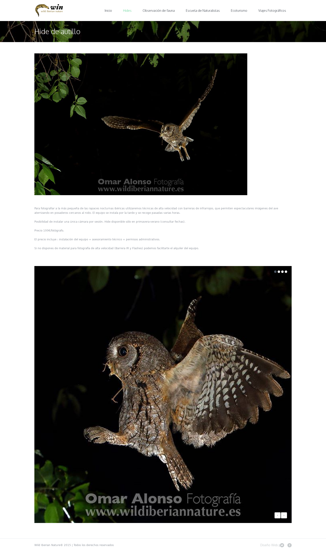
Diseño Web (269, 545)
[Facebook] (289, 545)
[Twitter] (282, 545)
